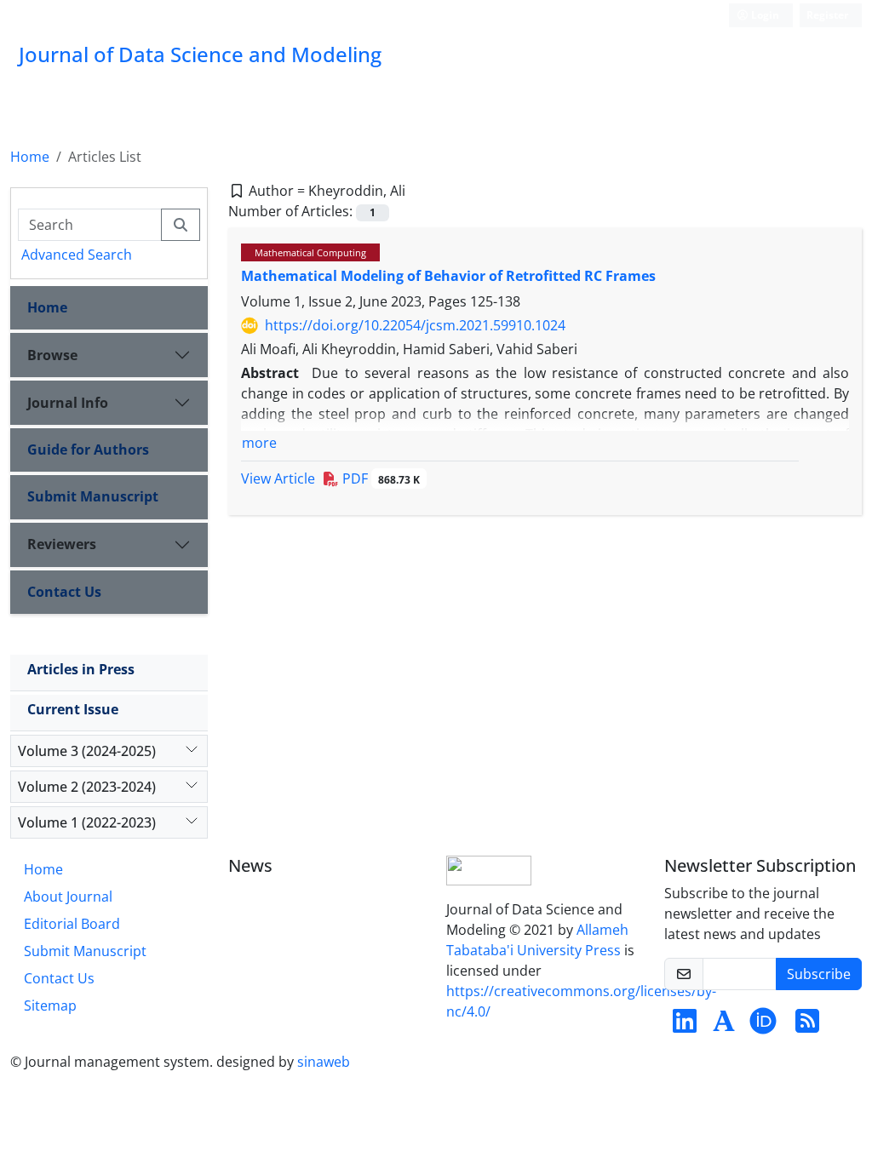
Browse (52, 355)
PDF (379, 478)
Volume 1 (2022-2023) (87, 822)
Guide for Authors (88, 449)
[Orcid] (763, 1026)
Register (827, 15)
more (259, 442)
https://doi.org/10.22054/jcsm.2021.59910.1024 (415, 325)
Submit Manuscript (92, 496)
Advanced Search (76, 254)
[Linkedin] (684, 1026)
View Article (278, 478)
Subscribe (819, 974)
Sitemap (50, 1005)
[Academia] (723, 1026)
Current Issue (72, 709)
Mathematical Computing (310, 252)
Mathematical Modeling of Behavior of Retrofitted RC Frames (448, 275)
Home (29, 156)
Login (764, 15)
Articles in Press (81, 669)
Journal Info (67, 402)
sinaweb (323, 1061)
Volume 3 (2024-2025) (87, 751)
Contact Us (64, 591)
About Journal (68, 896)
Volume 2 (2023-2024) (87, 786)
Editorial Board (72, 923)
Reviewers (61, 544)
